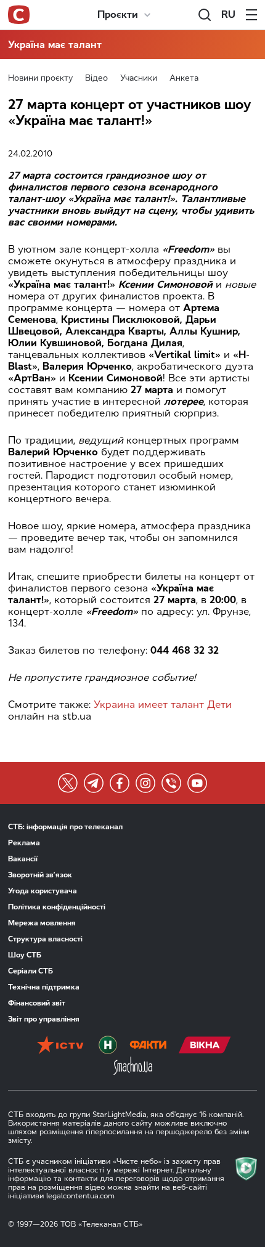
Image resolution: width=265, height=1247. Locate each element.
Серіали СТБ (30, 971)
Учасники (138, 78)
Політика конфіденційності (56, 907)
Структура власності (45, 939)
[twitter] (68, 783)
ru (228, 14)
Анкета (183, 78)
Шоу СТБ (24, 955)
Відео (96, 78)
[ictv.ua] (60, 1046)
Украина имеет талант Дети (163, 704)
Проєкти (117, 14)
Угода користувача (42, 891)
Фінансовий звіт (36, 1003)
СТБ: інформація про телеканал (65, 827)
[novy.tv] (108, 1046)
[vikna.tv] (205, 1046)
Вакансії (23, 859)
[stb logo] (19, 14)
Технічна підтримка (44, 987)
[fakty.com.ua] (147, 1046)
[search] (204, 15)
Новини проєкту (40, 78)
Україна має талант (55, 45)
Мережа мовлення (42, 923)
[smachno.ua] (133, 1067)
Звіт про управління (44, 1019)
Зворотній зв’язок (40, 875)
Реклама (24, 843)
